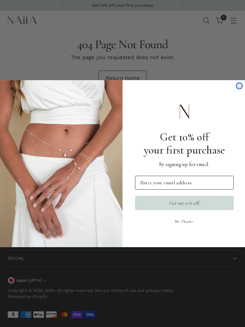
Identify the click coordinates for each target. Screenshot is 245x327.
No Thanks (184, 221)
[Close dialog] (239, 85)
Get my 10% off (184, 203)
